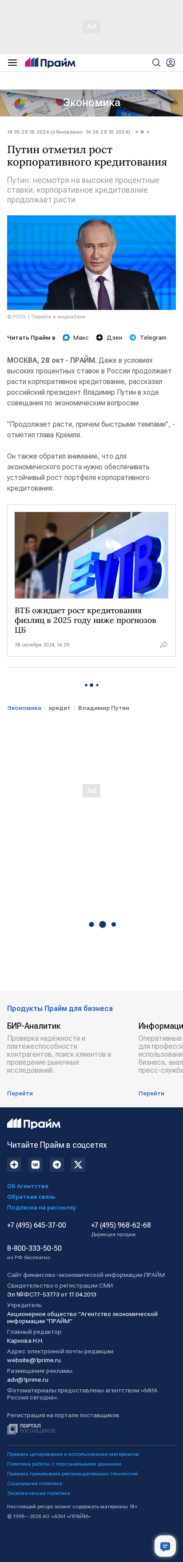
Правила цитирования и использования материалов (73, 1454)
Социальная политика (34, 1483)
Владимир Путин (103, 707)
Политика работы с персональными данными (64, 1464)
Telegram (153, 337)
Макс (81, 337)
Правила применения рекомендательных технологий (72, 1474)
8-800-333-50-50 (34, 1253)
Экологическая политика (38, 1493)
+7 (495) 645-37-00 (36, 1225)
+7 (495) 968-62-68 (121, 1229)
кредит (60, 707)
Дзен (114, 337)
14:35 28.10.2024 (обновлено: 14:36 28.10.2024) (68, 132)
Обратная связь (31, 1196)
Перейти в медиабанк (58, 316)
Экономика (91, 102)
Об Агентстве (27, 1185)
